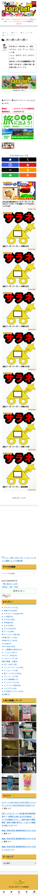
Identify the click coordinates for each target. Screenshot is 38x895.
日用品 (8, 622)
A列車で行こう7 (9, 637)
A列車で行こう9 (9, 640)
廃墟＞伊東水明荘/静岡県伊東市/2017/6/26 (19, 830)
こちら (31, 100)
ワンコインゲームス (13, 667)
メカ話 (8, 616)
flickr (16, 586)
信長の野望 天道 (9, 661)
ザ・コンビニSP (9, 652)
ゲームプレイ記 (12, 634)
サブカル (9, 619)
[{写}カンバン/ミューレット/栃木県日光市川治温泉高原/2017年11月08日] (10, 747)
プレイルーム (11, 676)
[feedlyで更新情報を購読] (10, 175)
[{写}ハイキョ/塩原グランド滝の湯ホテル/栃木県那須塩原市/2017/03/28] (27, 747)
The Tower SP (8, 646)
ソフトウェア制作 (12, 685)
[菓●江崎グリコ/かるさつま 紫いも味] (27, 782)
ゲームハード (11, 670)
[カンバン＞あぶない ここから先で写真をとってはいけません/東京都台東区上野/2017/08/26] (10, 764)
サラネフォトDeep (13, 613)
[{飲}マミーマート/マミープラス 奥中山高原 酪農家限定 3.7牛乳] (27, 730)
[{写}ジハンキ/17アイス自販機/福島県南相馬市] (27, 764)
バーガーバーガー (9, 658)
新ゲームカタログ (13, 673)
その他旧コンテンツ (13, 691)
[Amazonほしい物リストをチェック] (27, 170)
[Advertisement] (19, 536)
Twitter (5, 586)
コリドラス (10, 688)
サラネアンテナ (11, 607)
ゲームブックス (11, 682)
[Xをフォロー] (27, 159)
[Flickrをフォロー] (10, 170)
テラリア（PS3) (9, 655)
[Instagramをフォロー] (10, 165)
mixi (11, 586)
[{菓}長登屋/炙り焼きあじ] (10, 713)
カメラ (8, 625)
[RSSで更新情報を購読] (27, 175)
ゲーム (9, 631)
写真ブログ (10, 610)
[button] (34, 573)
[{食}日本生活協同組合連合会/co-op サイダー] (10, 782)
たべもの (10, 628)
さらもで (7, 849)
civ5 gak (6, 643)
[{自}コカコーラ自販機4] (10, 730)
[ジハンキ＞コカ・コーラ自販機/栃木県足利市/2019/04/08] (27, 713)
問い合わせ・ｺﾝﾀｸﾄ (10, 584)
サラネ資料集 (11, 679)
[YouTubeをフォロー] (27, 165)
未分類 (6, 694)
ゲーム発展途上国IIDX (12, 649)
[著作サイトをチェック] (10, 159)
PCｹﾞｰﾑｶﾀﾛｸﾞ (10, 664)
